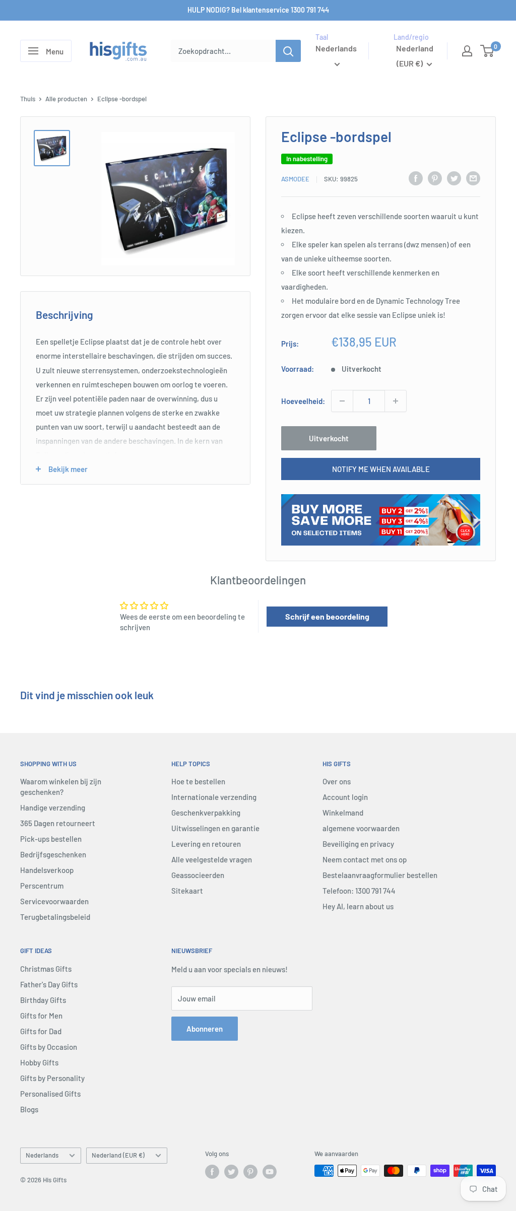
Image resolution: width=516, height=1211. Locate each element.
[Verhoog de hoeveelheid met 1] (395, 401)
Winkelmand (342, 812)
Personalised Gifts (50, 1093)
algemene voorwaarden (361, 828)
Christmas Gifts (46, 968)
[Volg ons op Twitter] (231, 1172)
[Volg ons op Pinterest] (250, 1172)
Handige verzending (52, 807)
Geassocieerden (197, 875)
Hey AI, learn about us (358, 906)
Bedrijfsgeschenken (53, 854)
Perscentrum (41, 885)
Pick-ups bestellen (51, 838)
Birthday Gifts (43, 999)
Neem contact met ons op (364, 859)
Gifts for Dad (40, 1031)
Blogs (29, 1109)
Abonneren (204, 1028)
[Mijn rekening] (467, 50)
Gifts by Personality (52, 1078)
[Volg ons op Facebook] (212, 1172)
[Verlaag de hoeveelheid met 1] (342, 401)
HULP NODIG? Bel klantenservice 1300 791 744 (258, 10)
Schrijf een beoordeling (327, 616)
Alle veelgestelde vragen (211, 859)
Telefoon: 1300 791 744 (359, 890)
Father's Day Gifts (49, 984)
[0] (487, 51)
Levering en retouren (206, 843)
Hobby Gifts (39, 1062)
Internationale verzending (213, 796)
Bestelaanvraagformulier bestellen (379, 875)
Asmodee (295, 179)
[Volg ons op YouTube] (270, 1172)
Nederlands (42, 1155)
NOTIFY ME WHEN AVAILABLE (381, 469)
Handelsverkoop (47, 869)
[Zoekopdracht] (288, 51)
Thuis (27, 99)
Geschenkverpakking (205, 812)
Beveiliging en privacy (358, 843)
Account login (345, 796)
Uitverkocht (329, 438)
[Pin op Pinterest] (435, 177)
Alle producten (66, 99)
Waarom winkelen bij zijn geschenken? (60, 786)
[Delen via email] (473, 177)
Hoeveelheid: (303, 401)
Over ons (336, 781)
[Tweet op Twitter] (454, 177)
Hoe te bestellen (198, 781)
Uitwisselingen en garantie (215, 828)
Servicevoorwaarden (54, 901)
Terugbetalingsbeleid (55, 916)
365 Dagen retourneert (57, 823)
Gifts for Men (41, 1015)
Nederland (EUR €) (118, 1155)
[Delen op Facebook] (416, 177)
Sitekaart (187, 890)
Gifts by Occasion (48, 1046)
